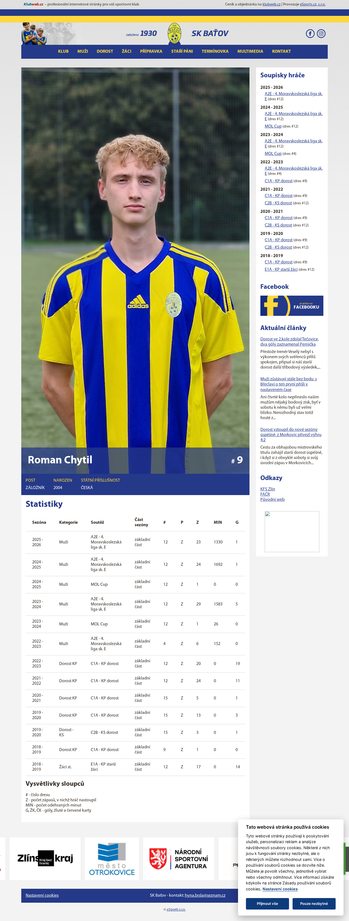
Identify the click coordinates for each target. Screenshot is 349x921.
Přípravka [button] (151, 51)
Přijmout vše (267, 903)
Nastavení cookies (42, 895)
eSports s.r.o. (176, 909)
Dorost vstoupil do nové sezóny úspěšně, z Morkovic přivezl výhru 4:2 (290, 435)
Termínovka (215, 51)
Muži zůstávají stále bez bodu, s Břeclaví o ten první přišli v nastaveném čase (288, 384)
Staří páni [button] (182, 51)
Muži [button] (82, 51)
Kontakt (281, 51)
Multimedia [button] (250, 51)
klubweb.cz (272, 4)
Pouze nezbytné (314, 903)
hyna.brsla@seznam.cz (205, 895)
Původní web (272, 500)
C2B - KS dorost (278, 203)
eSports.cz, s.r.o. (313, 4)
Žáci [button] (126, 51)
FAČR (265, 494)
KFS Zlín (267, 489)
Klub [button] (63, 51)
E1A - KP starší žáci (281, 269)
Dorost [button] (105, 51)
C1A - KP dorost (279, 181)
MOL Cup (273, 126)
